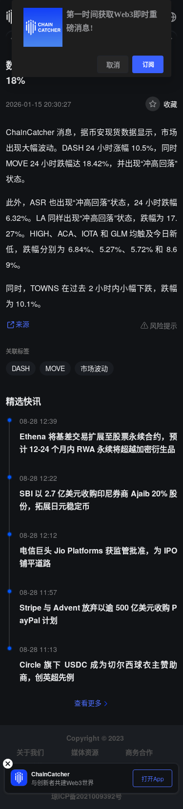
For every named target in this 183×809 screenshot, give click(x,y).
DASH (21, 368)
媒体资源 (85, 752)
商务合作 (139, 752)
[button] (171, 17)
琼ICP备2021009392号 (86, 796)
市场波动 (94, 368)
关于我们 (30, 752)
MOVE (55, 368)
